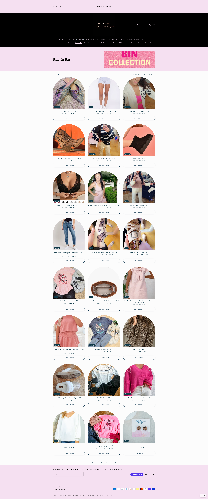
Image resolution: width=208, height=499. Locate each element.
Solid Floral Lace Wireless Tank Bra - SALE (68, 205)
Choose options (69, 118)
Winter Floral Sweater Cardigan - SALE (139, 111)
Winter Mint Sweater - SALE (104, 398)
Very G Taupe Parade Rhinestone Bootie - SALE (68, 158)
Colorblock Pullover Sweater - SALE (139, 205)
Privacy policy (91, 495)
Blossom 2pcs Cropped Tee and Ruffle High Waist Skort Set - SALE (68, 350)
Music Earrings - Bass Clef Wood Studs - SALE (139, 445)
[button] (55, 25)
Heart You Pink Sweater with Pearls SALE (139, 398)
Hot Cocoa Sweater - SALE (139, 349)
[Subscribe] (81, 474)
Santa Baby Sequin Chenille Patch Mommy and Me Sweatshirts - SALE (104, 445)
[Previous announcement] (84, 6)
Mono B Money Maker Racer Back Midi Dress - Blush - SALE (104, 205)
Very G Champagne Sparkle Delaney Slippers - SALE (68, 398)
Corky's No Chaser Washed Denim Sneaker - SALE (104, 252)
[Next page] (115, 462)
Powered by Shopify (73, 495)
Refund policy (83, 495)
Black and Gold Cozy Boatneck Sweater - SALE (104, 158)
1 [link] (92, 462)
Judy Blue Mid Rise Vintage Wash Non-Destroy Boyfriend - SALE (69, 253)
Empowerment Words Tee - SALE (104, 349)
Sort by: (130, 74)
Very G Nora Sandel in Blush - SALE (139, 252)
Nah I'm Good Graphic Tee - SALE (69, 300)
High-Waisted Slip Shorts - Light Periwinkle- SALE (104, 111)
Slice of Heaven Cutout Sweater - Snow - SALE (68, 445)
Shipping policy (108, 495)
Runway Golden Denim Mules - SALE (69, 111)
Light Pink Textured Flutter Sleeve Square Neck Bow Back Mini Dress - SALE (139, 301)
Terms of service (99, 495)
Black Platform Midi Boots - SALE (139, 158)
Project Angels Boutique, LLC (62, 495)
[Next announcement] (124, 6)
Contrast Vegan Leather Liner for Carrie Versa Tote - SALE (104, 300)
